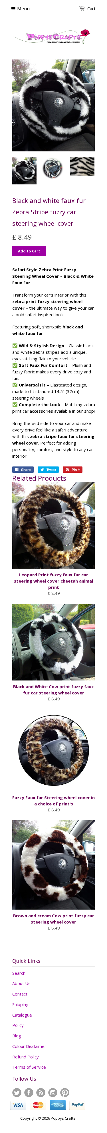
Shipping (20, 1004)
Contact (19, 994)
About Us (21, 983)
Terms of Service (29, 1067)
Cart (91, 8)
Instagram (52, 1092)
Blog (16, 1036)
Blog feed (40, 1092)
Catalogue (22, 1015)
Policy (18, 1025)
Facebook (28, 1092)
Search (18, 973)
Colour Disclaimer (29, 1046)
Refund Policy (25, 1057)
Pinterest (64, 1092)
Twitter (16, 1092)
